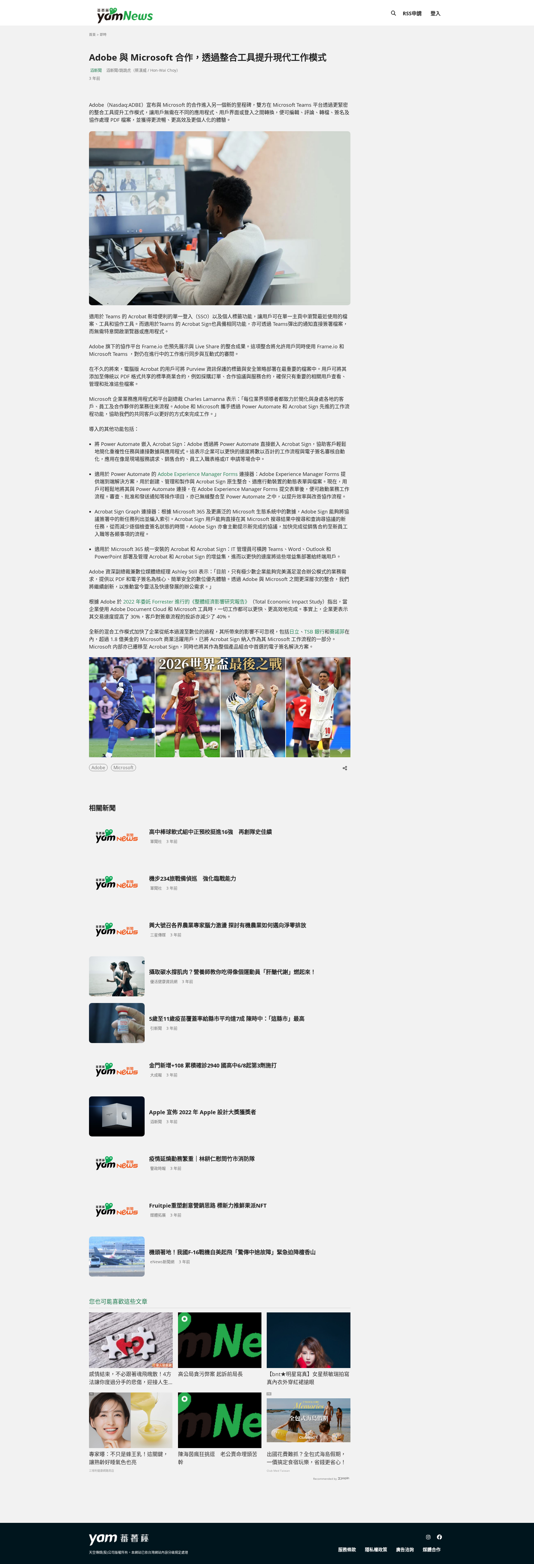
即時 (103, 34)
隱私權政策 (376, 1549)
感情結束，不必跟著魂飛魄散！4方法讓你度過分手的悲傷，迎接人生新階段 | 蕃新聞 (130, 1378)
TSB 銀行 (314, 631)
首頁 (92, 34)
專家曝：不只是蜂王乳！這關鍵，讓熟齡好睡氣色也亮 (128, 1458)
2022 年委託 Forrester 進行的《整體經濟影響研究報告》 (186, 601)
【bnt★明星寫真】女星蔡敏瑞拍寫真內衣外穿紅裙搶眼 (308, 1378)
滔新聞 (96, 70)
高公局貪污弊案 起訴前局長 (210, 1374)
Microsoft (123, 767)
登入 (436, 13)
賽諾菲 (337, 631)
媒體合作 (432, 1549)
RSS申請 (412, 13)
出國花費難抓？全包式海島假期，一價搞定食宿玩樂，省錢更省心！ (306, 1458)
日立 (294, 631)
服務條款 (347, 1549)
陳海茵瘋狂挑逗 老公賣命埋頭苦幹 (217, 1458)
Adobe (98, 767)
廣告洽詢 (405, 1549)
